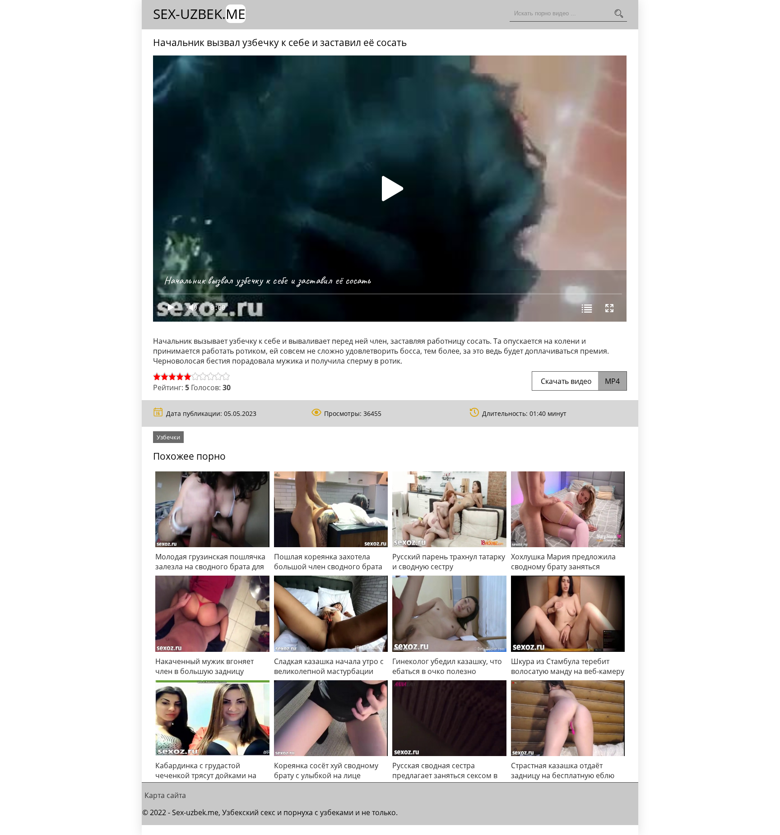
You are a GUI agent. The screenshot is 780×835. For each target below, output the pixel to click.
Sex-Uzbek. (199, 14)
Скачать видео (579, 381)
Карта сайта (165, 795)
